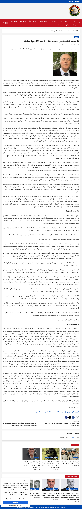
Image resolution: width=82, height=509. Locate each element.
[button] (79, 22)
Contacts (60, 25)
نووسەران (53, 21)
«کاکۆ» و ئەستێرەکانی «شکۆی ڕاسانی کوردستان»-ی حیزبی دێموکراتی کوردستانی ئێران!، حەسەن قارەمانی (50, 464)
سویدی (35, 21)
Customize (22, 499)
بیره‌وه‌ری (76, 37)
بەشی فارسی (43, 21)
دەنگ (29, 21)
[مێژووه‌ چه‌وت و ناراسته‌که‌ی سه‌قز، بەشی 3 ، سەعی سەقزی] (31, 485)
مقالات (67, 489)
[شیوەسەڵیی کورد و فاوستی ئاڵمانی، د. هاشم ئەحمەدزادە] (70, 454)
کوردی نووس (23, 21)
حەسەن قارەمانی (49, 457)
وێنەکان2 (67, 25)
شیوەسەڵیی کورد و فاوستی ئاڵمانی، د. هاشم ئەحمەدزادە (70, 462)
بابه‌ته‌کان (73, 21)
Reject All (8, 499)
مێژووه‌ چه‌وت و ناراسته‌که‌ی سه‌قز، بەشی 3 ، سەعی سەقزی (31, 494)
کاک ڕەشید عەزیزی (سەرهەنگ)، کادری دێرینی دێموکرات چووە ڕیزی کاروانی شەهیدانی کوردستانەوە (31, 464)
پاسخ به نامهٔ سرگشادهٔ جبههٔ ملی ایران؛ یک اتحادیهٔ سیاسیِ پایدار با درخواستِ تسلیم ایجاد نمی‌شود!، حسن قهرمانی (70, 496)
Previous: (62, 423)
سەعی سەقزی (31, 489)
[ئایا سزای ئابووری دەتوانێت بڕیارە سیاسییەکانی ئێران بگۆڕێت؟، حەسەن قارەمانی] (50, 485)
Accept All (15, 502)
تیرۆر (66, 21)
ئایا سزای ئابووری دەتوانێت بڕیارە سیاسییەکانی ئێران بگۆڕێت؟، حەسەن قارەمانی (50, 495)
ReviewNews (53, 507)
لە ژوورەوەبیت (72, 437)
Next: (20, 423)
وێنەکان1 (74, 25)
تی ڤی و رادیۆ (14, 21)
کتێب (61, 21)
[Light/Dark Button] (6, 23)
